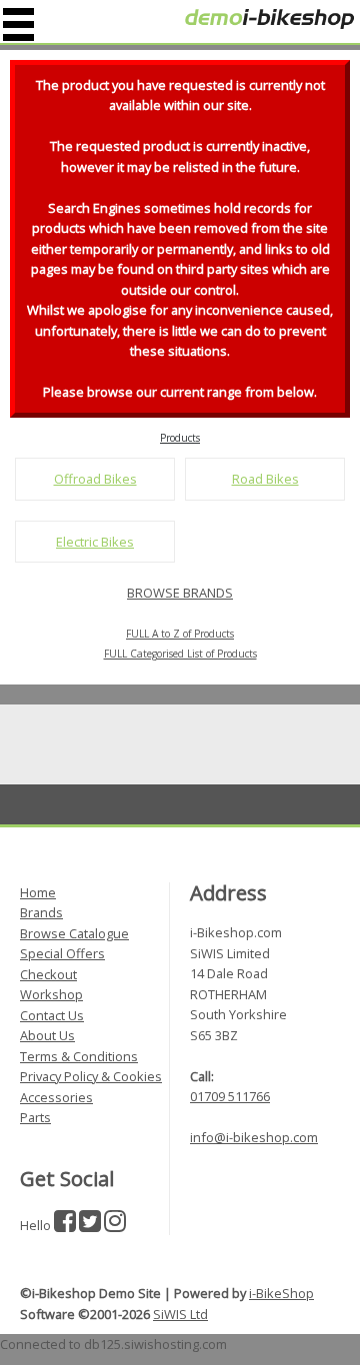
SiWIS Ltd (180, 1314)
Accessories (56, 1097)
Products (180, 438)
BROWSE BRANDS (180, 593)
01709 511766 (230, 1096)
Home (38, 892)
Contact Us (52, 1015)
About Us (47, 1035)
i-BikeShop (281, 1293)
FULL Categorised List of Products (180, 654)
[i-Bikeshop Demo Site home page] (270, 18)
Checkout (48, 974)
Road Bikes (265, 479)
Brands (41, 912)
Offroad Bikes (95, 479)
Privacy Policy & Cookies (91, 1076)
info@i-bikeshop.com (254, 1137)
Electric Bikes (95, 542)
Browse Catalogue (74, 933)
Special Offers (62, 953)
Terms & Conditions (79, 1056)
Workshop (51, 994)
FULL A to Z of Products (180, 634)
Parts (35, 1117)
